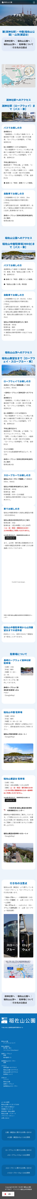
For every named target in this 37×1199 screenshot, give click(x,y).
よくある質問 (5, 1102)
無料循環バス (7, 1057)
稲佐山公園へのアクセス (10, 1069)
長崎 (13, 385)
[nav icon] (34, 2)
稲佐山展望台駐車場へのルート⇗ (16, 833)
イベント (6, 1079)
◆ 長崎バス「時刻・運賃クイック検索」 (19, 183)
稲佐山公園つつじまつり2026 (10, 1104)
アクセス (4, 1065)
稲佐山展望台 (5, 1046)
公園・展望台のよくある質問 (19, 1137)
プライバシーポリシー (8, 1115)
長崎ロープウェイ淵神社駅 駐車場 (11, 688)
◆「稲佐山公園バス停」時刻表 (15, 284)
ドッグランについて (9, 1042)
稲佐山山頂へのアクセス (10, 1072)
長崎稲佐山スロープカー (8, 1060)
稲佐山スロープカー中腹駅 (13, 479)
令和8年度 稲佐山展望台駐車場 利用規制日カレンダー (19, 809)
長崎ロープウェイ (6, 1053)
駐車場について (8, 1074)
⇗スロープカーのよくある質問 (18, 1173)
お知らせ (4, 1077)
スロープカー (10, 897)
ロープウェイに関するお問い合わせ (18, 1150)
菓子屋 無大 (7, 1047)
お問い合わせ (5, 1118)
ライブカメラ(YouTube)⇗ (10, 1050)
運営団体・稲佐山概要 (8, 1111)
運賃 (4, 1055)
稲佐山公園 (4, 1041)
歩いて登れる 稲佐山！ (8, 1106)
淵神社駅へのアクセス (10, 1067)
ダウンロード (10, 538)
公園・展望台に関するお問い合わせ (18, 1132)
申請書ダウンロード (7, 1108)
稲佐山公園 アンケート (8, 1113)
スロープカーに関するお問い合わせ (18, 1168)
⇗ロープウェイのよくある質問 (18, 1155)
